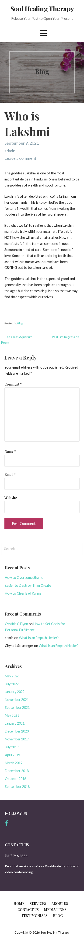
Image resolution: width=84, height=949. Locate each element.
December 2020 (17, 731)
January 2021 (14, 723)
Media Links (55, 909)
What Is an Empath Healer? (39, 638)
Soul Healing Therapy (42, 8)
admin (9, 150)
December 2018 (17, 771)
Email (10, 474)
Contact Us (28, 909)
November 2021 (17, 700)
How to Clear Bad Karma (23, 593)
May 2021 (12, 715)
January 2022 (14, 692)
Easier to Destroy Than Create (28, 585)
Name (10, 451)
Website (10, 497)
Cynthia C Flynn (16, 624)
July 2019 (12, 747)
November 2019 (17, 739)
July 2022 (12, 684)
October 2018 (15, 779)
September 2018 (17, 787)
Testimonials (34, 915)
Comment (13, 384)
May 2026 (12, 676)
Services (38, 903)
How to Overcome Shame (24, 577)
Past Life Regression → (67, 337)
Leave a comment (20, 158)
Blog (20, 323)
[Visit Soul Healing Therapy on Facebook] (7, 824)
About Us (60, 903)
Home (19, 903)
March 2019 (13, 763)
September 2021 (17, 707)
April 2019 (12, 755)
